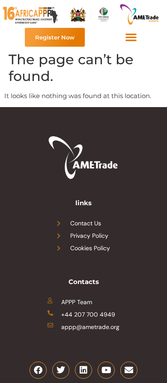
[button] (131, 37)
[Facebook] (38, 370)
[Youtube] (106, 370)
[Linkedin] (83, 370)
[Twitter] (60, 370)
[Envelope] (128, 370)
